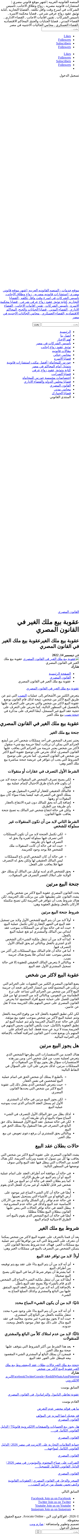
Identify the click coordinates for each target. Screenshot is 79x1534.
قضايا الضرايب (61, 374)
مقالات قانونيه (61, 351)
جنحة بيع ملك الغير (66, 1365)
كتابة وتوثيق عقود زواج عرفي (51, 370)
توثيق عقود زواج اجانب (56, 347)
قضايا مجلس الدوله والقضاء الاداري (47, 381)
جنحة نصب (71, 714)
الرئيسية (65, 331)
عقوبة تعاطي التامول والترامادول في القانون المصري (43, 1394)
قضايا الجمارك (61, 393)
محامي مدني (62, 389)
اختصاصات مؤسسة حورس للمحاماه (46, 378)
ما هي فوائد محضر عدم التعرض (58, 1408)
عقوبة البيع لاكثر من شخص (55, 1369)
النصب (22, 695)
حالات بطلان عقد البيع (39, 1365)
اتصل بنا (65, 335)
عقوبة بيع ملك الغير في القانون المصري (52, 688)
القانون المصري (60, 385)
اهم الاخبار (64, 339)
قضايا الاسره (62, 358)
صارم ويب (37, 1524)
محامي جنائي (62, 354)
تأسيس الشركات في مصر (53, 343)
